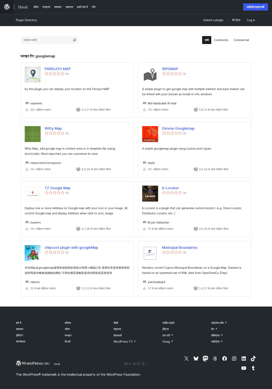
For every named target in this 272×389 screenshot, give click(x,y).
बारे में (18, 322)
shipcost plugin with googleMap (71, 247)
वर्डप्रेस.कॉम (219, 322)
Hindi (57, 363)
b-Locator (170, 188)
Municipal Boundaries (180, 247)
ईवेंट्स (165, 329)
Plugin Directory (26, 20)
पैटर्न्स (67, 341)
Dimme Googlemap (178, 128)
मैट (214, 329)
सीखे (115, 322)
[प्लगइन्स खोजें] (74, 40)
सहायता (117, 329)
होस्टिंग (19, 335)
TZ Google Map (57, 188)
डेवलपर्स (117, 335)
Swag (167, 341)
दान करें (167, 335)
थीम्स (67, 329)
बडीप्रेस (217, 341)
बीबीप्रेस (217, 335)
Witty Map (53, 128)
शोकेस (68, 322)
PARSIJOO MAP (58, 69)
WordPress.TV (124, 341)
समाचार (19, 329)
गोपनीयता (20, 341)
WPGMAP (170, 69)
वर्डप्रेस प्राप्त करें (255, 7)
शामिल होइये (168, 322)
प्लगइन (68, 335)
